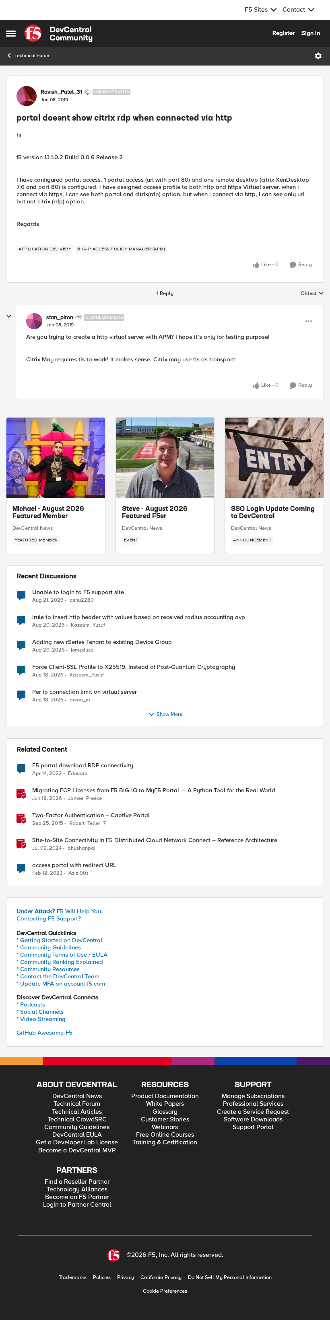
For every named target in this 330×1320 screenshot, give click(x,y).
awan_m (80, 700)
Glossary (165, 1112)
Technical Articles (77, 1112)
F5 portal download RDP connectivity (82, 765)
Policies (102, 1278)
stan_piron (59, 317)
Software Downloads (253, 1119)
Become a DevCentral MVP (77, 1150)
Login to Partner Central (77, 1205)
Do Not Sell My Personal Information (230, 1278)
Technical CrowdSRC (77, 1119)
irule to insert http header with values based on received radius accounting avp (138, 617)
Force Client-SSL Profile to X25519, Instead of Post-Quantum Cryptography (133, 667)
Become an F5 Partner (77, 1197)
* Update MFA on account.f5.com (60, 983)
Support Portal (253, 1127)
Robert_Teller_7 (87, 823)
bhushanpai (81, 848)
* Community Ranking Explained (59, 961)
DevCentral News (32, 528)
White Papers (165, 1104)
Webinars (165, 1127)
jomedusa (82, 650)
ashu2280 (82, 600)
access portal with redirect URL (74, 865)
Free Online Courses (165, 1135)
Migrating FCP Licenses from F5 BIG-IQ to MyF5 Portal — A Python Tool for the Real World (153, 790)
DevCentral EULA (77, 1135)
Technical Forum (32, 56)
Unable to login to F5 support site (78, 592)
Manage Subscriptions (253, 1096)
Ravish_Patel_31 (61, 92)
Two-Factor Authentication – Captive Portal (91, 815)
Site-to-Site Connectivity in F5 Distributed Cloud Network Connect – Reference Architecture (154, 840)
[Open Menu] (318, 55)
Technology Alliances (77, 1189)
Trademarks (73, 1278)
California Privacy (161, 1278)
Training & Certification (164, 1142)
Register (283, 33)
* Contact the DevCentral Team (57, 976)
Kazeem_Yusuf (88, 625)
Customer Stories (165, 1119)
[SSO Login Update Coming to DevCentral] (274, 458)
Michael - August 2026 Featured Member (48, 513)
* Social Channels (40, 1011)
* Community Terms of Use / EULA (61, 954)
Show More (169, 714)
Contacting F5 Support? (48, 918)
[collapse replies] (9, 316)
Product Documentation (165, 1096)
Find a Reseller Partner (77, 1182)
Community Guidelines (76, 1127)
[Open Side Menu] (11, 33)
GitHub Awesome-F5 (44, 1032)
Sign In (310, 33)
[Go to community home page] (58, 33)
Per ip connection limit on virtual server (84, 692)
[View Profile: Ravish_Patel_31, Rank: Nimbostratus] (26, 96)
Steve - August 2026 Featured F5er (155, 513)
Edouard (78, 774)
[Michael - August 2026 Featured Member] (55, 458)
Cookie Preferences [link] (165, 1291)
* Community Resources (48, 969)
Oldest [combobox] (312, 294)
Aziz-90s (78, 873)
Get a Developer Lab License (77, 1142)
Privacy (125, 1278)
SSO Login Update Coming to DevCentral (273, 513)
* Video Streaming (41, 1019)
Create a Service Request (253, 1112)
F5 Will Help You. (59, 911)
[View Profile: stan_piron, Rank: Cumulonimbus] (34, 321)
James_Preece (85, 798)
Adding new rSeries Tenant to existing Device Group (102, 642)
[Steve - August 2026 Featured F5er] (165, 458)
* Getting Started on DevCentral (59, 940)
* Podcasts (30, 1004)
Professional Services (253, 1104)
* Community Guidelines (48, 947)
